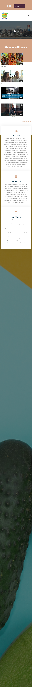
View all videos (26, 121)
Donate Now (19, 6)
